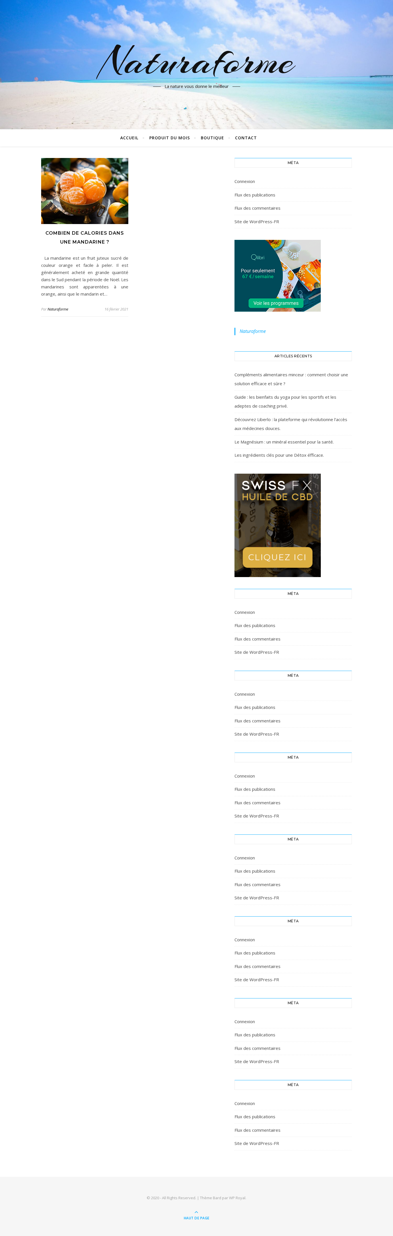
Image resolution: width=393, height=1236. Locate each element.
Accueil (129, 137)
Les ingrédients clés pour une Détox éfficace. (279, 455)
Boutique (212, 137)
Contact (246, 137)
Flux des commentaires (257, 208)
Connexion (244, 181)
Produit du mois (169, 137)
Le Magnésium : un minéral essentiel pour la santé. (284, 442)
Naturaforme (197, 61)
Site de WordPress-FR (256, 221)
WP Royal (237, 1197)
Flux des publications (254, 195)
